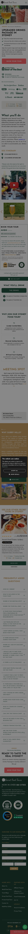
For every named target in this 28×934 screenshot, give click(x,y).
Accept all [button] (14, 470)
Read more (5, 467)
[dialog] (14, 467)
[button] (14, 474)
